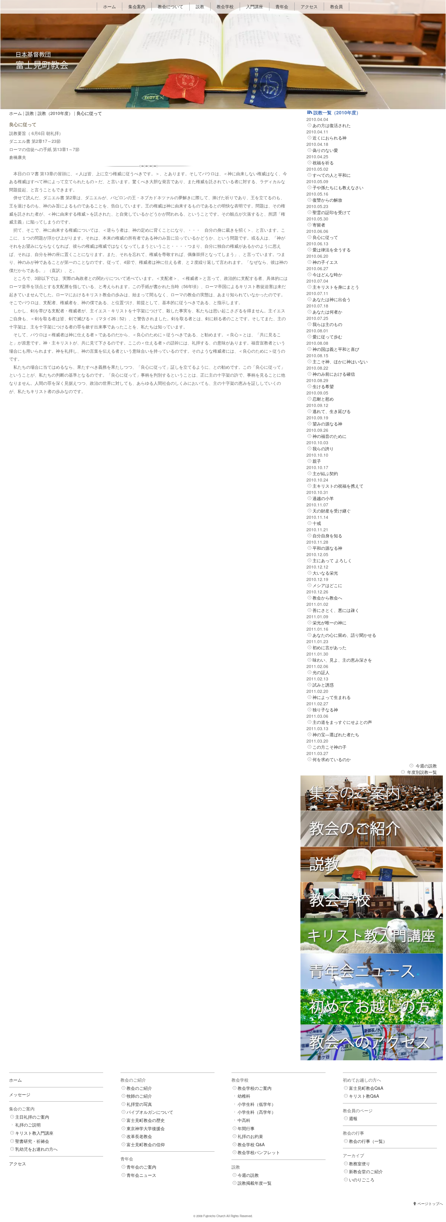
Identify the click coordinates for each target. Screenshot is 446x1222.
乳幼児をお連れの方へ (36, 1149)
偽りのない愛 (325, 150)
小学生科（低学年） (257, 1104)
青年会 (281, 6)
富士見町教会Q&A (366, 1088)
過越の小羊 (323, 498)
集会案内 (136, 6)
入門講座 (254, 6)
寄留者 (319, 225)
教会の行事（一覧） (368, 1141)
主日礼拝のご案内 (32, 1117)
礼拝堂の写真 (139, 1104)
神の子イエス (325, 262)
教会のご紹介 (139, 1088)
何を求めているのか (332, 759)
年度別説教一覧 (422, 772)
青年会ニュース (141, 1175)
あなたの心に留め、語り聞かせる (344, 635)
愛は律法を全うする (332, 250)
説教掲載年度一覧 (255, 1183)
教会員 (336, 6)
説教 (200, 6)
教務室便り (359, 1163)
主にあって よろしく (332, 560)
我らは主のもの (327, 324)
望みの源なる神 (327, 424)
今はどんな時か (327, 274)
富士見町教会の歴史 (146, 1120)
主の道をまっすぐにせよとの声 (342, 722)
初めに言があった (329, 647)
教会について (170, 6)
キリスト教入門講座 (34, 1133)
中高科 (244, 1120)
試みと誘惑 (323, 685)
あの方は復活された (332, 125)
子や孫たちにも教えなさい (338, 187)
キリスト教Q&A (364, 1096)
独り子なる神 (325, 710)
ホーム (109, 6)
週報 (353, 1118)
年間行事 (246, 1128)
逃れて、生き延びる (332, 411)
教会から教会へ (327, 598)
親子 (317, 461)
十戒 (317, 523)
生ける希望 (323, 386)
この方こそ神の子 (329, 747)
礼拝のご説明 (28, 1125)
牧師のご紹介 (139, 1096)
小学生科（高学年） (257, 1112)
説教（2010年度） (55, 113)
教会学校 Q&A (251, 1144)
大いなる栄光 (325, 573)
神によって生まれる (332, 697)
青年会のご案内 (141, 1167)
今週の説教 (426, 766)
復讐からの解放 (327, 200)
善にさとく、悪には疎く (336, 610)
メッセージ (19, 1094)
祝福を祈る (323, 162)
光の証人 (321, 672)
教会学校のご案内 (255, 1088)
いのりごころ (361, 1180)
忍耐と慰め (323, 399)
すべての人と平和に (332, 175)
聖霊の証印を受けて (332, 212)
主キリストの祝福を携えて (338, 486)
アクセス (309, 6)
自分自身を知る (327, 535)
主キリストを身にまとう (336, 287)
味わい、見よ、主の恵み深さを (342, 660)
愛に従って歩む (327, 337)
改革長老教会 (139, 1136)
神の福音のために (329, 436)
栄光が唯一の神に (329, 622)
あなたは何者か (327, 312)
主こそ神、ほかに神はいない (340, 361)
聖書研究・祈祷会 (32, 1141)
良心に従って (325, 237)
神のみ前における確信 (334, 374)
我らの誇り (323, 448)
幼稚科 (244, 1096)
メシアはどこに (327, 585)
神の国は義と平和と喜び (336, 349)
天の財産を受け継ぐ (332, 511)
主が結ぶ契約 (325, 473)
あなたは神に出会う (332, 299)
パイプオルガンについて (150, 1112)
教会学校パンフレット (259, 1152)
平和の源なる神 (327, 548)
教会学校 (225, 6)
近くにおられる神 (329, 138)
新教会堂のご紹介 (366, 1171)
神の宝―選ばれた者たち (336, 734)
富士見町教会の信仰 (146, 1144)
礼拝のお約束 (250, 1136)
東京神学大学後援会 (146, 1128)
